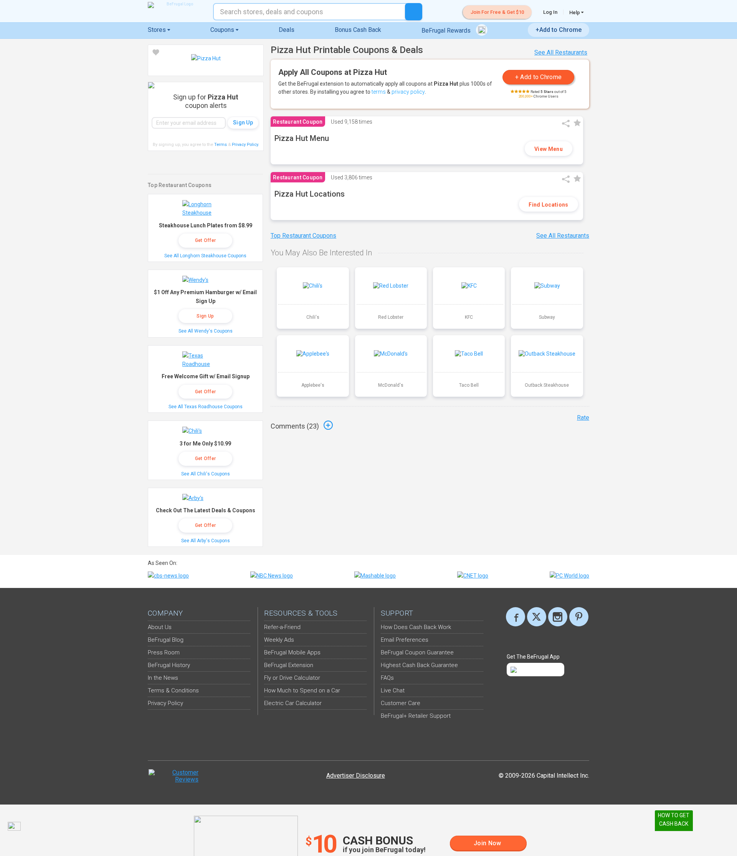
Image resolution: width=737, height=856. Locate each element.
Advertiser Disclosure (355, 775)
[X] (536, 616)
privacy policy (408, 92)
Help (575, 12)
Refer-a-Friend (282, 627)
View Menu (548, 149)
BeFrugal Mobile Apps (292, 652)
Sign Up (205, 316)
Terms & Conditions (173, 690)
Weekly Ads (279, 639)
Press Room (164, 652)
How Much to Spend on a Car (302, 690)
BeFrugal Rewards (446, 30)
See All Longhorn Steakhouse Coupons (205, 255)
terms (379, 92)
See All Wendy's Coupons (205, 331)
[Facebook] (515, 616)
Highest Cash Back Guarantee (419, 665)
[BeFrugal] (176, 5)
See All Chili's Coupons (205, 474)
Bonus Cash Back (358, 29)
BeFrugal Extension (288, 665)
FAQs (387, 677)
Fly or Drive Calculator (292, 677)
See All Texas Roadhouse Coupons (206, 406)
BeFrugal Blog (165, 639)
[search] (413, 11)
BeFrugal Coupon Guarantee (417, 652)
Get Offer (205, 240)
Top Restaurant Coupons (303, 235)
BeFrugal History (169, 665)
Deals (286, 29)
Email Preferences (404, 639)
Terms (220, 144)
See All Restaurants (560, 52)
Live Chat (393, 690)
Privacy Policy (245, 144)
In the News (163, 677)
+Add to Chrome (558, 29)
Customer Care (400, 703)
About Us (160, 627)
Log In (550, 12)
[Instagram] (557, 616)
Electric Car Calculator (293, 703)
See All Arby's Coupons (205, 540)
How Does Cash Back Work (416, 627)
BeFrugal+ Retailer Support (416, 715)
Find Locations (548, 205)
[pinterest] (578, 616)
